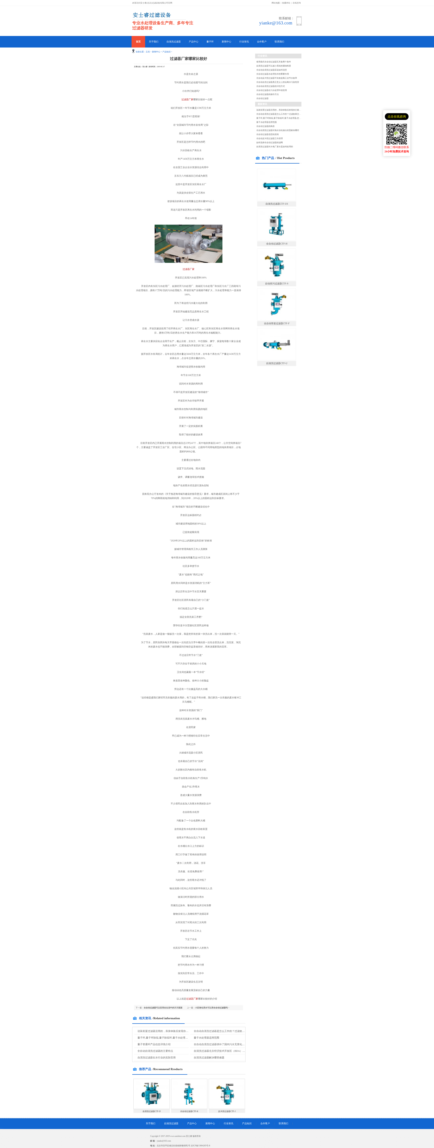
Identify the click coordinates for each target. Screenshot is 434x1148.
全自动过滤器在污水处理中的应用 (271, 90)
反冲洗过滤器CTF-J (227, 1111)
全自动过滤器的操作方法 (267, 94)
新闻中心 (226, 41)
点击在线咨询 (397, 116)
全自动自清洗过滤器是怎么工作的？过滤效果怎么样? (223, 1031)
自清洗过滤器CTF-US (276, 204)
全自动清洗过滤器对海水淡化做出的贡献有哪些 (277, 130)
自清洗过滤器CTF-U (276, 363)
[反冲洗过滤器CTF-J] (227, 1108)
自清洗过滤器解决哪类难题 (209, 1057)
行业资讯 (244, 41)
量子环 (210, 41)
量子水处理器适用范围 (206, 1037)
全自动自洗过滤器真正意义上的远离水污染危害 (277, 82)
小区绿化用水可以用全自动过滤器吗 (211, 1007)
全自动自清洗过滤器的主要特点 (155, 1051)
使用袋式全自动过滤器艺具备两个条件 (273, 62)
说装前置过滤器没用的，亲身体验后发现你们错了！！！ (169, 1031)
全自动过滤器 (262, 98)
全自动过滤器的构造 (265, 126)
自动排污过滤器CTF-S (276, 283)
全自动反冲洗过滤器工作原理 (269, 138)
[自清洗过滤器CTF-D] (151, 1108)
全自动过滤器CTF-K (189, 1111)
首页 (138, 41)
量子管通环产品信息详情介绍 (154, 1044)
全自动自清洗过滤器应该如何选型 (271, 70)
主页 (148, 52)
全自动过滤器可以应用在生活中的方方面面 (163, 1007)
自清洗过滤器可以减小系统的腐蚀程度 (273, 66)
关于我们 (153, 41)
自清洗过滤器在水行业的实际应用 (156, 1057)
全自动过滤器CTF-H (276, 243)
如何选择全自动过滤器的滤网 (269, 142)
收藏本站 (286, 3)
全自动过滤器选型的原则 (267, 134)
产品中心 (193, 41)
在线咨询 (297, 3)
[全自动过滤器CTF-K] (189, 1108)
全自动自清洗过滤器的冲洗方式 (270, 86)
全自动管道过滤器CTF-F (277, 323)
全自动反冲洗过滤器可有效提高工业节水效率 (276, 78)
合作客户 (262, 41)
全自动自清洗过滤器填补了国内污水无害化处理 (220, 1044)
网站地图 (276, 3)
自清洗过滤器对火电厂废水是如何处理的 (274, 146)
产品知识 (166, 52)
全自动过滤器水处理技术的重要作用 (272, 74)
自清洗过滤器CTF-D (152, 1111)
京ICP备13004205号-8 (200, 1145)
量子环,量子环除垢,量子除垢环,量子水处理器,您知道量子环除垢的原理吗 (178, 1037)
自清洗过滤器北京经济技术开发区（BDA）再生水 (222, 1051)
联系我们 (279, 41)
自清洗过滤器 (173, 41)
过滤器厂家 (187, 99)
